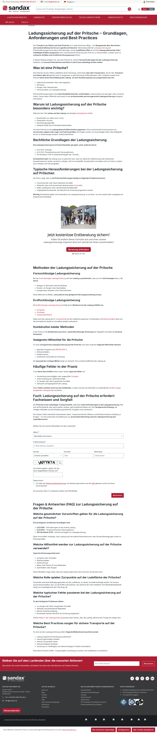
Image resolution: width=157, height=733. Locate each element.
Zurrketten (41, 312)
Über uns (45, 690)
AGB (93, 483)
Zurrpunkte (78, 185)
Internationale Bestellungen (90, 692)
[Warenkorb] (139, 9)
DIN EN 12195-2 (61, 349)
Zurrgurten (41, 310)
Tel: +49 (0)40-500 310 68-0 (15, 697)
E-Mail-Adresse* (39, 442)
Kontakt (44, 695)
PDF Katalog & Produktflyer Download (93, 702)
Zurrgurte (74, 376)
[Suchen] (129, 9)
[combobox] (81, 9)
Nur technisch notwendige (103, 730)
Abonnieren (117, 495)
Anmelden (150, 2)
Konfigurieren (123, 730)
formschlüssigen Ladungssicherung (52, 278)
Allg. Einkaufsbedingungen (51, 702)
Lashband (40, 315)
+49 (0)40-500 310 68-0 (27, 2)
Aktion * (36, 432)
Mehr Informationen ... (69, 730)
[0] (144, 9)
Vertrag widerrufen (11, 710)
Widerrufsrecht (86, 697)
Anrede (36, 452)
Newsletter (45, 707)
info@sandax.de (53, 2)
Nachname (98, 452)
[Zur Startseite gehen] (16, 8)
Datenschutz (85, 700)
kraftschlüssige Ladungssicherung (49, 305)
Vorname (67, 452)
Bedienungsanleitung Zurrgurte (91, 704)
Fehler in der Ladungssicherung (51, 618)
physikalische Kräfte (84, 113)
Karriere (44, 697)
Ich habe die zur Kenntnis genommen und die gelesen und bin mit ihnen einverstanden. (75, 484)
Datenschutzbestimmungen (56, 483)
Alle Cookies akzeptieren (143, 730)
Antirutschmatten (109, 319)
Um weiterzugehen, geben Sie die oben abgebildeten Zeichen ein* (46, 469)
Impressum (45, 704)
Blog (43, 692)
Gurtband (48, 315)
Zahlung (83, 695)
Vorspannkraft (61, 319)
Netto (151, 9)
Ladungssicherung (101, 48)
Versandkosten (86, 690)
